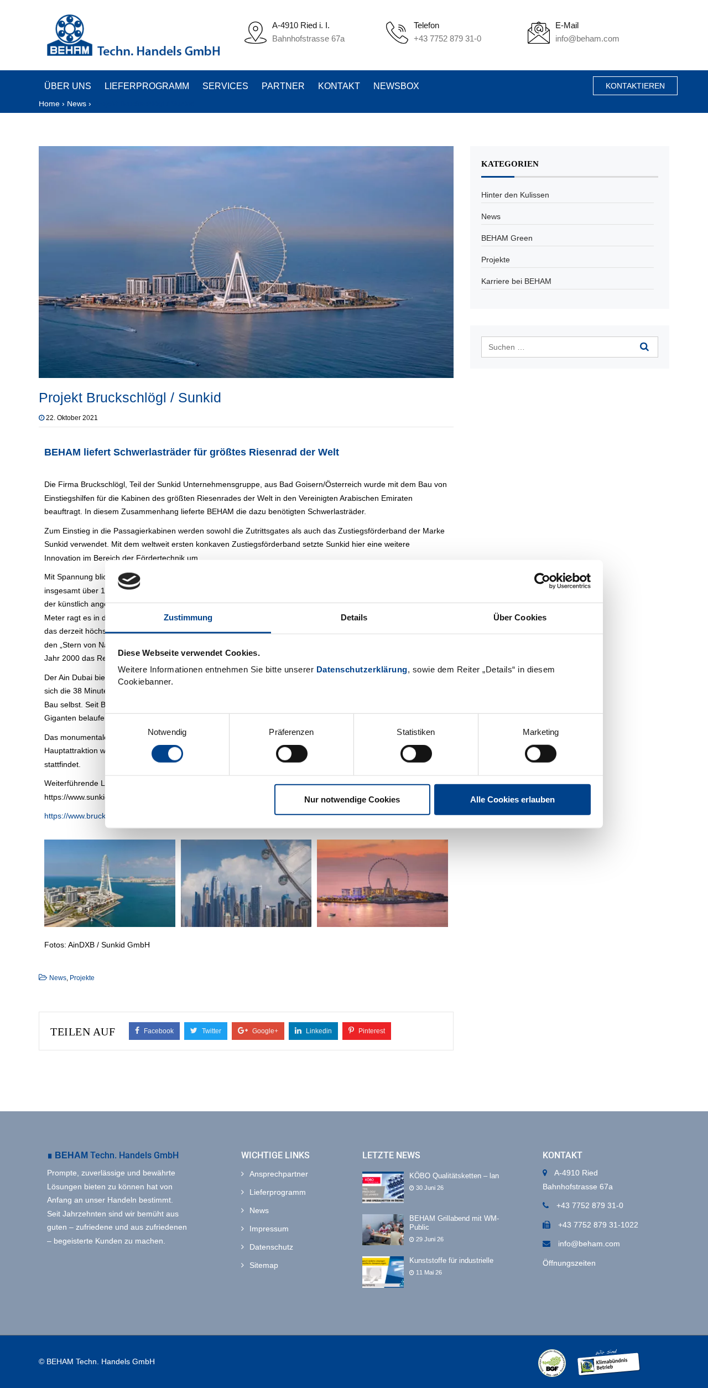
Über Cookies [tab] (519, 617)
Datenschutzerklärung (362, 669)
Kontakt (332, 86)
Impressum (269, 1228)
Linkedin (318, 1031)
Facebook (158, 1031)
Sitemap (263, 1265)
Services (222, 86)
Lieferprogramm (145, 86)
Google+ (264, 1031)
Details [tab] (354, 617)
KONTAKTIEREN (635, 85)
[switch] (292, 754)
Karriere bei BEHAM (516, 281)
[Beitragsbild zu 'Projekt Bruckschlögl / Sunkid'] (246, 261)
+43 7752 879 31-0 (447, 38)
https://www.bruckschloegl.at (93, 815)
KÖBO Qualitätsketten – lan (454, 1176)
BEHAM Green (507, 238)
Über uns (67, 86)
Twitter (210, 1031)
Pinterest (371, 1031)
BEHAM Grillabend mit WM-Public (454, 1223)
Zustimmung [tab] (188, 617)
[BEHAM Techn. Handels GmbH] (133, 35)
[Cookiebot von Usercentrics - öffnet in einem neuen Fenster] (542, 581)
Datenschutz (271, 1246)
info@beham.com (587, 38)
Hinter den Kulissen (515, 194)
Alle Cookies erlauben (512, 799)
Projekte (82, 978)
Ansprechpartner (278, 1173)
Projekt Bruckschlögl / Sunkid (130, 397)
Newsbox (388, 86)
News (57, 978)
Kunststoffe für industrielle (451, 1260)
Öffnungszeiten (569, 1262)
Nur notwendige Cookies (352, 799)
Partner (278, 86)
